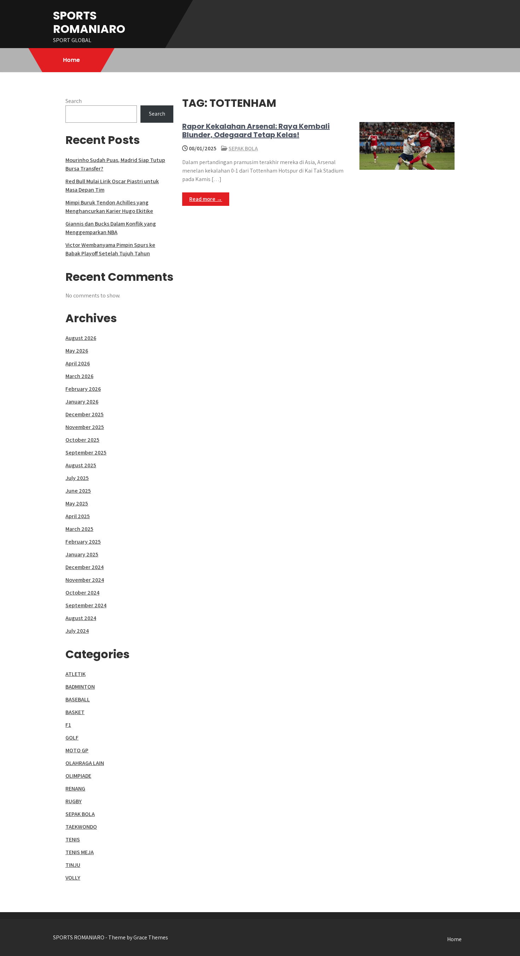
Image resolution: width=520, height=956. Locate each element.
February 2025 (83, 541)
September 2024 (85, 605)
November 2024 (84, 580)
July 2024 (77, 631)
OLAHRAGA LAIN (84, 763)
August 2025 (80, 465)
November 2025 (84, 427)
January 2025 (81, 554)
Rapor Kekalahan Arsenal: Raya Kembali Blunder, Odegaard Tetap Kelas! (256, 130)
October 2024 (82, 592)
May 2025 (76, 503)
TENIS (72, 839)
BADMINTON (80, 686)
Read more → (205, 199)
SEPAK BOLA (243, 148)
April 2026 (77, 363)
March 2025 (79, 529)
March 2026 (79, 376)
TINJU (72, 865)
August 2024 (80, 618)
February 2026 (83, 389)
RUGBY (73, 801)
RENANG (75, 788)
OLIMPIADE (78, 776)
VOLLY (72, 877)
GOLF (72, 737)
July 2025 (77, 478)
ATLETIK (75, 674)
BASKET (75, 712)
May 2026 (76, 350)
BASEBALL (77, 699)
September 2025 (85, 452)
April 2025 (77, 516)
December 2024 (84, 567)
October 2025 (82, 440)
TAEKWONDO (81, 826)
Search (73, 101)
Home (71, 60)
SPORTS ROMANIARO (89, 22)
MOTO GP (76, 750)
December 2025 (84, 414)
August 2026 (80, 338)
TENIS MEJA (79, 852)
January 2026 (81, 401)
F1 (68, 725)
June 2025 (78, 490)
